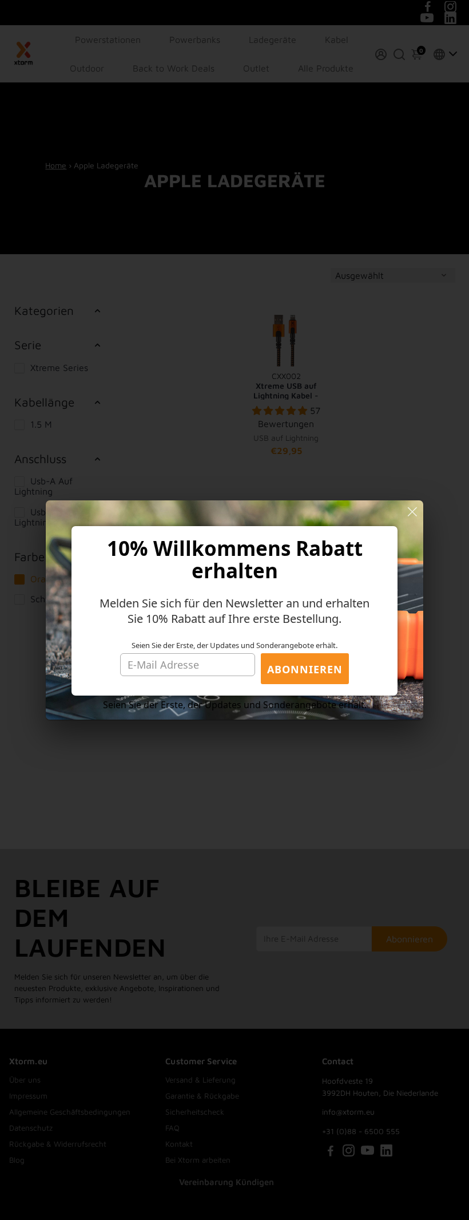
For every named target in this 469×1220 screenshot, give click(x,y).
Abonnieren (305, 669)
